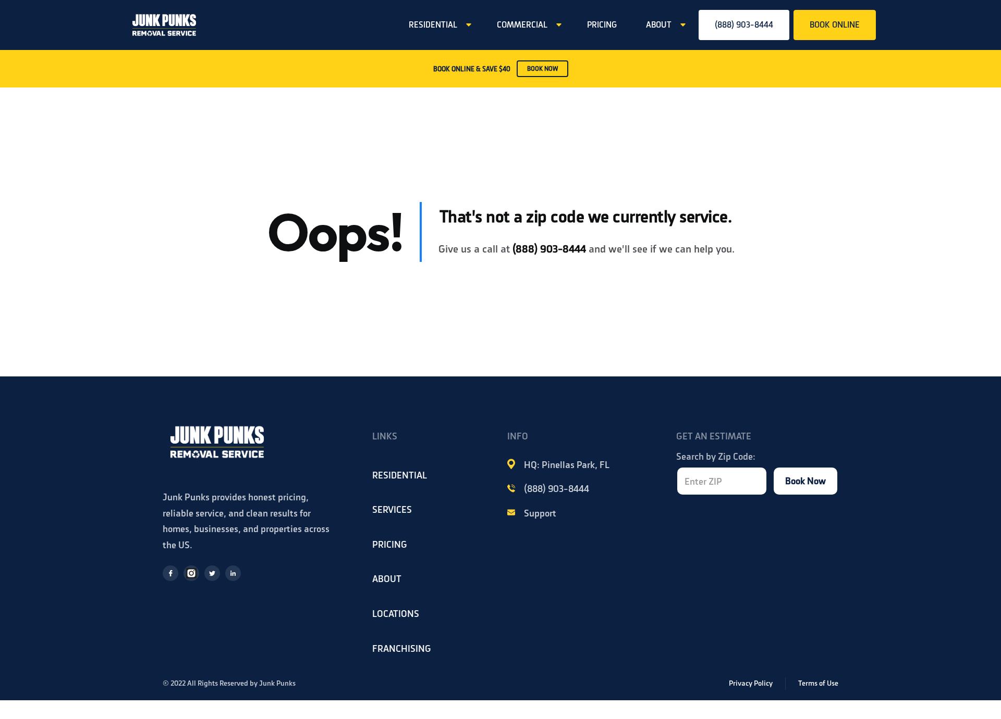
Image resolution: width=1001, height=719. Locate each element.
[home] (164, 25)
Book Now (805, 481)
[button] (438, 24)
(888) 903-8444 (744, 24)
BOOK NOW (542, 69)
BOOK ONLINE (835, 24)
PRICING (602, 24)
